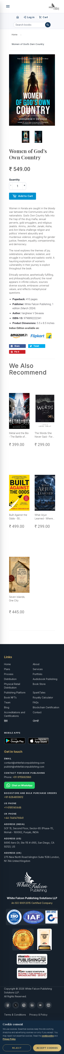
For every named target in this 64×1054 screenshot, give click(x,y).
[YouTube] (40, 1005)
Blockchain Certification (46, 707)
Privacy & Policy (38, 1014)
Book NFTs (10, 697)
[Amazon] (48, 1005)
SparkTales (39, 692)
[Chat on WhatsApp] (32, 785)
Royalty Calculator (43, 697)
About (36, 664)
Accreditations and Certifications (14, 714)
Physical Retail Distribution (12, 686)
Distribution (10, 679)
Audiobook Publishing (45, 679)
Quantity (14, 179)
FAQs (36, 702)
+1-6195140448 (12, 807)
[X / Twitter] (15, 1005)
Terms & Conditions (15, 1014)
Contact (37, 712)
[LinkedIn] (32, 1005)
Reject (17, 1047)
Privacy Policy (9, 1039)
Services (38, 669)
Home (14, 34)
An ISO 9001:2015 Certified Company (32, 902)
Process (8, 674)
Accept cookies (47, 1047)
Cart (43, 17)
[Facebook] (7, 1005)
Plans (7, 669)
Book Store (39, 684)
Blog (6, 707)
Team (7, 702)
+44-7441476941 (14, 817)
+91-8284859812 (13, 797)
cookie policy (48, 1036)
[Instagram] (23, 1005)
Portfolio (37, 674)
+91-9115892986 (22, 777)
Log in (29, 17)
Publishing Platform (14, 692)
